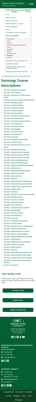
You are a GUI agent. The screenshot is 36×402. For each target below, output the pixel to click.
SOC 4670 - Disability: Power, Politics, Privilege (18, 186)
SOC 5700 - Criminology (11, 218)
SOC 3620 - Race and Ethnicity (13, 134)
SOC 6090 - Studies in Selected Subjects (16, 234)
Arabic (8, 41)
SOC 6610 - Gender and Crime (12, 247)
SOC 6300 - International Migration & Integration (18, 236)
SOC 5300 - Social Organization (13, 205)
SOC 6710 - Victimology (11, 265)
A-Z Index (9, 396)
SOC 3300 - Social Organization (13, 113)
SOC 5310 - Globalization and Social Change (17, 207)
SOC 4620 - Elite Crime (10, 178)
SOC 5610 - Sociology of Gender (13, 213)
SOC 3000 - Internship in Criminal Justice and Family (19, 100)
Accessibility (19, 392)
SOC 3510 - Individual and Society (14, 126)
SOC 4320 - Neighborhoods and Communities (17, 170)
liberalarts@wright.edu (10, 379)
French (9, 47)
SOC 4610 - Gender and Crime (12, 176)
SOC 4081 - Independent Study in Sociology (17, 157)
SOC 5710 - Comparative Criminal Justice (16, 221)
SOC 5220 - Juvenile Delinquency (14, 202)
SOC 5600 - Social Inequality (12, 210)
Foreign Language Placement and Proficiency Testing (15, 67)
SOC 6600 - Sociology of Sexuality (14, 244)
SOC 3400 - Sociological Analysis (14, 118)
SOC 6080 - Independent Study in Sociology (17, 231)
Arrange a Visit (18, 290)
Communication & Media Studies (16, 45)
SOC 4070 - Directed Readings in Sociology (16, 152)
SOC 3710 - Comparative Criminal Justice (16, 139)
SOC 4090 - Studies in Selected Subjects (16, 160)
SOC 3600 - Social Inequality (12, 129)
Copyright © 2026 (9, 392)
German (9, 51)
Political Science (11, 53)
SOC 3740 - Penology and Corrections (15, 149)
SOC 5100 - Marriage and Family (13, 197)
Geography (10, 49)
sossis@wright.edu (9, 357)
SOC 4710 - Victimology (11, 191)
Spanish (9, 57)
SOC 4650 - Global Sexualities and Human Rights (18, 184)
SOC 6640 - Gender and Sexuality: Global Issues (18, 252)
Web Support (19, 400)
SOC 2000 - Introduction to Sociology (15, 90)
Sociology (10, 55)
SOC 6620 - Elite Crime (10, 249)
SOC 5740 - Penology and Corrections (15, 228)
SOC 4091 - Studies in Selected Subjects (16, 163)
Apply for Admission (18, 310)
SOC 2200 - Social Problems (12, 92)
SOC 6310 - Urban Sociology (12, 239)
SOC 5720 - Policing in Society (13, 223)
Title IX (29, 396)
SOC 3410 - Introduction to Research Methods (17, 121)
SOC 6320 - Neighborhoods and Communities (17, 242)
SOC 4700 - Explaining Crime (12, 189)
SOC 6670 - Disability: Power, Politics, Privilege (18, 257)
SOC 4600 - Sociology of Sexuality (14, 173)
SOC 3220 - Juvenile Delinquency (14, 110)
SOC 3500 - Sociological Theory (13, 123)
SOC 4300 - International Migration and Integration (18, 165)
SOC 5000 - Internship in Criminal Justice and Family (19, 194)
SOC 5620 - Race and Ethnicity (13, 215)
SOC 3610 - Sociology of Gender (13, 131)
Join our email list (6, 382)
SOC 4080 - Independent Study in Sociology (17, 155)
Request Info (18, 300)
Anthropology (10, 39)
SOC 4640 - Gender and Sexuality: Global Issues (18, 181)
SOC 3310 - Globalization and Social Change (17, 116)
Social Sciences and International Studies (18, 76)
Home (7, 14)
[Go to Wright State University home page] (13, 3)
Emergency (16, 396)
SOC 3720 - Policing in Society (13, 142)
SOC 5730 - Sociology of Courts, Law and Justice (18, 226)
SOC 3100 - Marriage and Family (13, 102)
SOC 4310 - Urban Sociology (12, 168)
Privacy (23, 396)
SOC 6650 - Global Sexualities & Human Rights (17, 255)
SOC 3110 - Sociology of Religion (14, 105)
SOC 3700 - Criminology (11, 137)
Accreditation (29, 392)
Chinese (9, 43)
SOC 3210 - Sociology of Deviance (14, 108)
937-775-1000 (18, 333)
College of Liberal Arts (9, 5)
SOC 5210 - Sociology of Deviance (14, 199)
